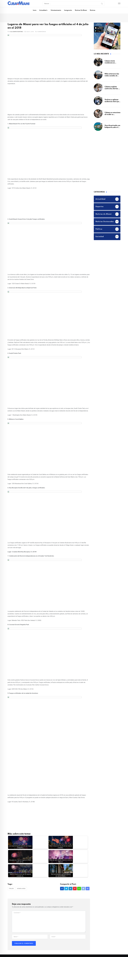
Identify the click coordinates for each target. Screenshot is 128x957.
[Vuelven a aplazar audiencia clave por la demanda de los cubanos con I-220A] (98, 101)
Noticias (92, 10)
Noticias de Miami (81, 10)
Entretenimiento (56, 10)
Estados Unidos (21, 888)
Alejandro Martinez (16, 32)
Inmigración (68, 10)
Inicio (34, 10)
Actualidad (43, 10)
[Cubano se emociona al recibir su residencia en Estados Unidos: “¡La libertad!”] (98, 114)
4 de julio (11, 888)
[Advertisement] (49, 99)
